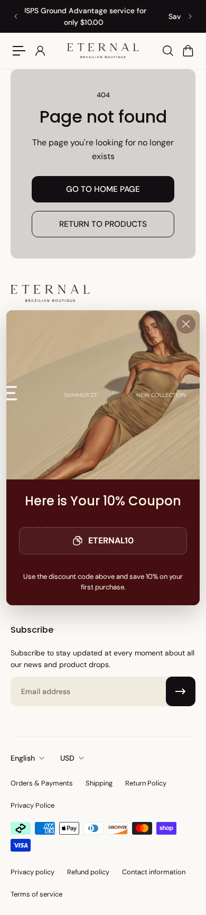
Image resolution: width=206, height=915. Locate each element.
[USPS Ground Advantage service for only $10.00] (101, 16)
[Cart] (187, 50)
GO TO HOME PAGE (103, 189)
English (23, 758)
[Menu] (19, 51)
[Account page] (40, 50)
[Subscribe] (180, 691)
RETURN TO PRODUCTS (103, 224)
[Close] (185, 324)
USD (67, 758)
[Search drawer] (167, 50)
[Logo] (103, 51)
